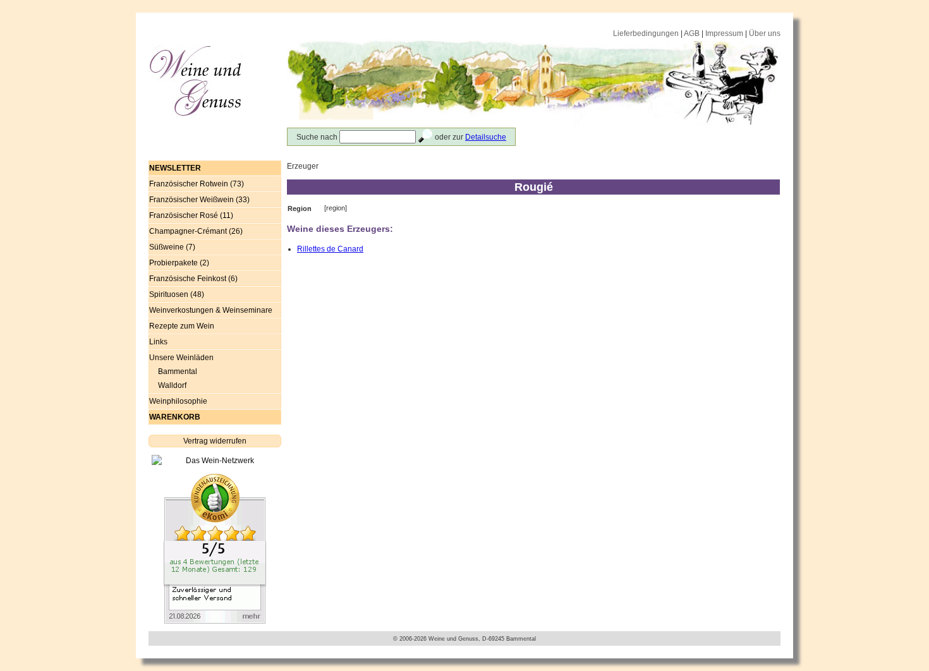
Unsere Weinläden (181, 357)
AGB (692, 33)
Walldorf (172, 385)
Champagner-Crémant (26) (196, 231)
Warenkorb (174, 417)
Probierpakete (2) (179, 262)
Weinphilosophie (178, 401)
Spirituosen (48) (176, 294)
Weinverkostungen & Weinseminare (210, 310)
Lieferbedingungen (646, 33)
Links (158, 341)
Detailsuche (485, 137)
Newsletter (175, 168)
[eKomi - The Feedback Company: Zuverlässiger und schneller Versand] (215, 549)
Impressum (724, 33)
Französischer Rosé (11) (191, 215)
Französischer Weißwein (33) (199, 199)
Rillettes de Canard (330, 249)
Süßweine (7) (172, 247)
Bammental (177, 371)
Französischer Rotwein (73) (196, 183)
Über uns (764, 33)
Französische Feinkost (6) (193, 278)
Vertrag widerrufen (214, 441)
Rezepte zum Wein (181, 326)
